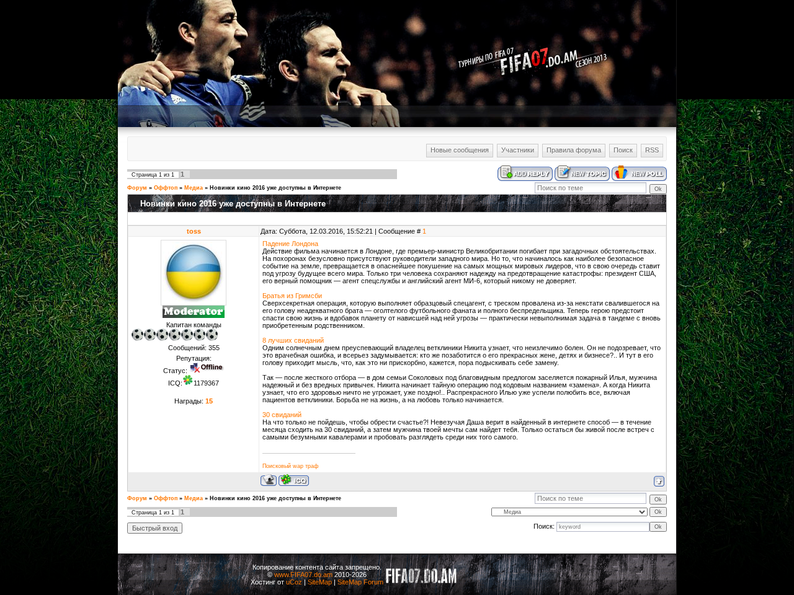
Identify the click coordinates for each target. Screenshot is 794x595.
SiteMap (320, 582)
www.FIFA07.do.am (303, 574)
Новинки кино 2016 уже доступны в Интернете (275, 188)
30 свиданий (281, 414)
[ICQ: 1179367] (294, 480)
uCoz (294, 582)
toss (194, 231)
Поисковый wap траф (290, 466)
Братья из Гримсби (292, 295)
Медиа (193, 188)
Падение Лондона (290, 243)
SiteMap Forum (360, 582)
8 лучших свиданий (293, 340)
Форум (137, 188)
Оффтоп (165, 188)
